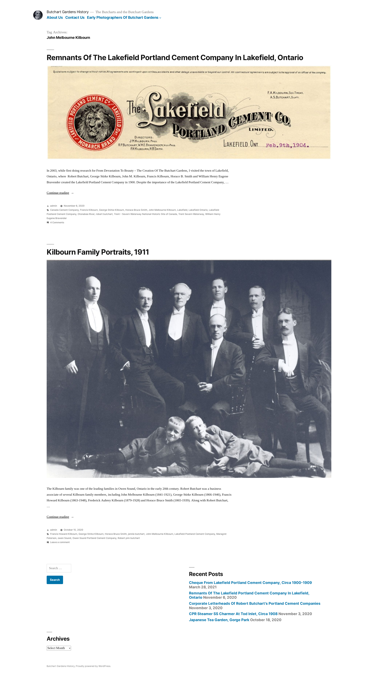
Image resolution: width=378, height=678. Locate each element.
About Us (55, 17)
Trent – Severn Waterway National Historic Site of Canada (145, 214)
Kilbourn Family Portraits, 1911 (98, 252)
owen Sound (64, 538)
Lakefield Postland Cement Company (195, 534)
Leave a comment (60, 542)
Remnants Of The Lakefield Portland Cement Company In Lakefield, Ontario (175, 57)
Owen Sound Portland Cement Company (94, 538)
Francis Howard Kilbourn (63, 534)
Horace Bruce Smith (136, 210)
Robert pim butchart (129, 538)
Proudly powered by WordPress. (93, 666)
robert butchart (104, 214)
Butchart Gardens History (68, 12)
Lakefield (182, 210)
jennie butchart (136, 534)
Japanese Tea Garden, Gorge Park (219, 620)
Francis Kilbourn (89, 210)
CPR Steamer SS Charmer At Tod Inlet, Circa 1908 (233, 614)
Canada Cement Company (64, 210)
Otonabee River (86, 214)
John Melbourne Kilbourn (162, 210)
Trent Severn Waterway (191, 214)
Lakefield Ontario (198, 210)
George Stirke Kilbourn (111, 210)
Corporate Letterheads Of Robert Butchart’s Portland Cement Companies (254, 603)
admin (53, 205)
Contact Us (75, 17)
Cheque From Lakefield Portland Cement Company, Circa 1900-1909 (250, 582)
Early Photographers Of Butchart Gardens (122, 17)
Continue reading (60, 193)
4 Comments (57, 222)
